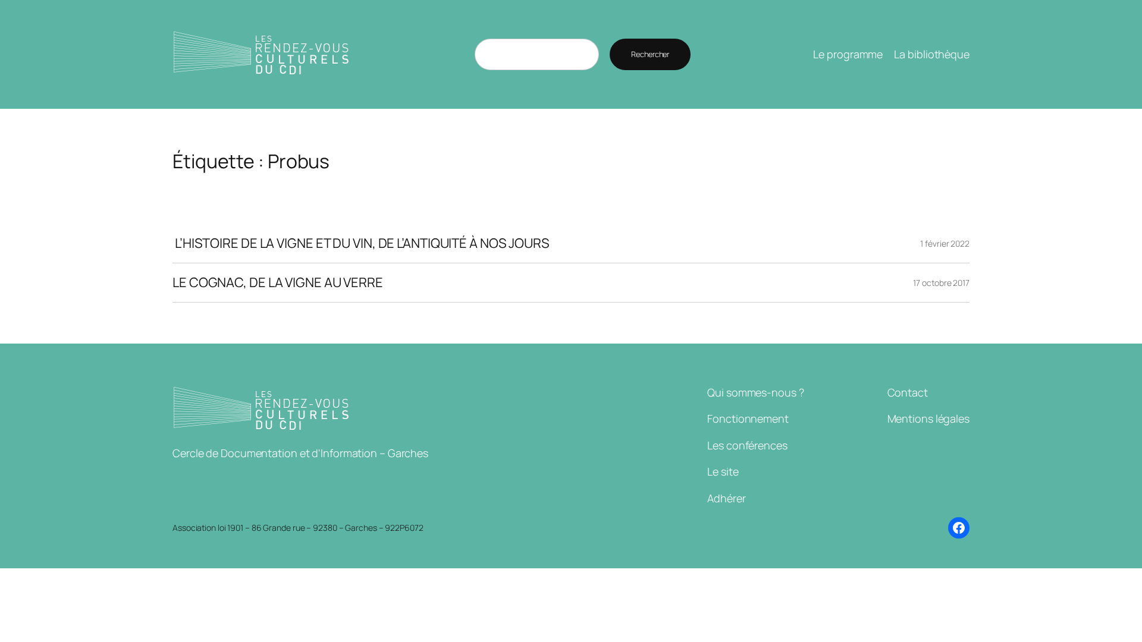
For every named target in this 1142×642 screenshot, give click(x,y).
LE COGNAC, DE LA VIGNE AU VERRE (277, 282)
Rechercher (650, 54)
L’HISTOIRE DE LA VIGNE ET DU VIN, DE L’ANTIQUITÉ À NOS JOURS (361, 243)
